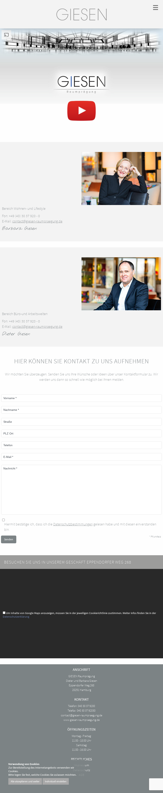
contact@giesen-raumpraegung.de (37, 221)
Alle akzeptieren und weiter (25, 781)
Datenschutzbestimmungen (73, 524)
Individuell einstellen (55, 781)
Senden (8, 539)
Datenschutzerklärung (16, 616)
